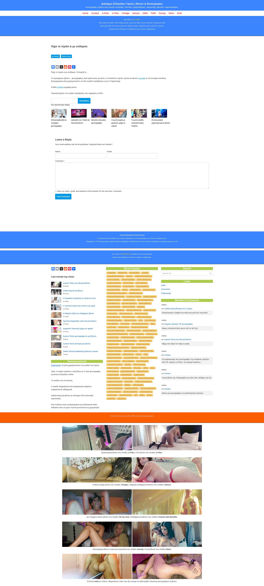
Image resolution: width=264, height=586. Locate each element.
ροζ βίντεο (121, 398)
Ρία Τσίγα (137, 368)
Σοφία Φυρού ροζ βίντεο (73, 291)
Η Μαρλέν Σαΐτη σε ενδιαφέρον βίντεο (78, 313)
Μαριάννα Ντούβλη (138, 347)
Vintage (125, 13)
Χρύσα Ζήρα (112, 395)
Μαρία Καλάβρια (130, 340)
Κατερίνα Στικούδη (133, 330)
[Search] (210, 273)
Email (109, 151)
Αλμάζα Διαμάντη (136, 293)
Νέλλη (139, 354)
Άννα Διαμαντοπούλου (115, 276)
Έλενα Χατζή (128, 283)
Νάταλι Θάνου (128, 354)
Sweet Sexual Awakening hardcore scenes (80, 351)
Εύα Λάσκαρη (150, 320)
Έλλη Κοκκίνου (141, 283)
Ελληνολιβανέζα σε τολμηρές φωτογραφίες (59, 123)
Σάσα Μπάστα (113, 371)
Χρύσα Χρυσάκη (125, 395)
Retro (171, 13)
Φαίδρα (127, 385)
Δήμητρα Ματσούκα (134, 310)
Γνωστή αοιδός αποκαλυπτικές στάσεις (137, 123)
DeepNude (111, 272)
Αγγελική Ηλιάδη (113, 289)
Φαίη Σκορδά (138, 385)
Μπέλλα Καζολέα (114, 354)
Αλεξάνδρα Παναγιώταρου (117, 293)
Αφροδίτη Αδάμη (129, 300)
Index (163, 285)
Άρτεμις (129, 276)
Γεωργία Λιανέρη (114, 306)
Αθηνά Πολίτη (135, 289)
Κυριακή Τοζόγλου (149, 330)
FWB (153, 13)
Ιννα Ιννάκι (112, 327)
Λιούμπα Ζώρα (113, 337)
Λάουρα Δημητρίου (136, 334)
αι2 (136, 395)
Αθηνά (125, 289)
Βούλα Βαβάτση (145, 303)
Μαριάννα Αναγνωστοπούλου (118, 347)
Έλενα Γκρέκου (113, 279)
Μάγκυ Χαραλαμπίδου (145, 337)
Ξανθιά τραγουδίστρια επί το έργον (178, 309)
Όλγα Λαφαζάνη (142, 286)
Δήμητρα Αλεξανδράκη (116, 310)
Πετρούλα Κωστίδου (115, 364)
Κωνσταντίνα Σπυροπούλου (117, 334)
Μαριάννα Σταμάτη (114, 351)
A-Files (105, 13)
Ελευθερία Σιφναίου (114, 320)
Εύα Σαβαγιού (113, 323)
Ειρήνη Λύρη (66, 56)
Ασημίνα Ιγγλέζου (114, 300)
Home (85, 13)
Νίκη (145, 354)
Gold (179, 13)
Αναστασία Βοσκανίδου (116, 296)
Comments (165, 289)
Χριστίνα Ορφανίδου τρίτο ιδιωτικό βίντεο (79, 321)
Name (57, 151)
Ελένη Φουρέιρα (113, 317)
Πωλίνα (127, 364)
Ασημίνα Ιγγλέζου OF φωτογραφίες (178, 324)
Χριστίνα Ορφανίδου (148, 388)
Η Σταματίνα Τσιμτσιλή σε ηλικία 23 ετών (79, 298)
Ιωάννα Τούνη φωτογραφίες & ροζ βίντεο (79, 336)
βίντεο (149, 395)
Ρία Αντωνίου (126, 368)
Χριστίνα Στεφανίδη (130, 391)
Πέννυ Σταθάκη (128, 361)
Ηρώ (152, 323)
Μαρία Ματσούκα (128, 344)
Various (136, 13)
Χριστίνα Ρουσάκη (114, 391)
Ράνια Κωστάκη (139, 364)
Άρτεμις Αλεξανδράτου (143, 276)
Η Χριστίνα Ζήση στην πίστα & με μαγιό (79, 306)
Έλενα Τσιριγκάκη (114, 283)
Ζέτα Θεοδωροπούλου (140, 323)
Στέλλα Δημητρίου (129, 378)
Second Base (134, 272)
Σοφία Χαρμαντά (114, 378)
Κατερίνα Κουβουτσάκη (116, 330)
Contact (95, 13)
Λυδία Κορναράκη (128, 337)
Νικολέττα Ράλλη (114, 361)
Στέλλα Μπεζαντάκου (145, 378)
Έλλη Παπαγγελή (114, 286)
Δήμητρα (141, 306)
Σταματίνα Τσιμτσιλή (115, 381)
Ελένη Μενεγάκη (141, 313)
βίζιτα (142, 395)
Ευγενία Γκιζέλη (130, 320)
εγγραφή (141, 78)
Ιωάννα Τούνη (123, 327)
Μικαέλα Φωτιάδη (147, 351)
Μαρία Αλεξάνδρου (114, 340)
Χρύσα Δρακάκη (146, 391)
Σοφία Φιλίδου (126, 374)
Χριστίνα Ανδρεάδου (115, 388)
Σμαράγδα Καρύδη (127, 371)
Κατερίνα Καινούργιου (139, 327)
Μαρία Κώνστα (113, 344)
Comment (59, 161)
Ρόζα (145, 368)
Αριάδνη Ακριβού (150, 296)
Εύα (140, 320)
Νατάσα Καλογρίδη (114, 357)
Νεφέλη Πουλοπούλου (148, 357)
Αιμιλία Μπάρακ (148, 289)
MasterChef (123, 272)
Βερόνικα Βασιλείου (129, 303)
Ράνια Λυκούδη (113, 368)
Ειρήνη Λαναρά (149, 310)
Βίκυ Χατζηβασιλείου (145, 300)
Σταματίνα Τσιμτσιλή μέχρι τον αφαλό (78, 329)
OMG (145, 13)
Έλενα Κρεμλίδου (128, 279)
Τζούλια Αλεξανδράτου (143, 381)
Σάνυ (152, 368)
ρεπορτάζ (55, 56)
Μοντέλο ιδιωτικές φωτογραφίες (98, 121)
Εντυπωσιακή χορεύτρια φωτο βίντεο (161, 121)
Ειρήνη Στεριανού (126, 313)
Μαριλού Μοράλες (130, 351)
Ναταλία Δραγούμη (131, 357)
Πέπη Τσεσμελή (142, 361)
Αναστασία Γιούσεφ (134, 296)
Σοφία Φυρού (139, 374)
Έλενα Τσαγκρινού (144, 279)
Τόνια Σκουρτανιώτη (115, 385)
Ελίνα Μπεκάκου (128, 317)
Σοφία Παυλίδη (113, 374)
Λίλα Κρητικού (151, 334)
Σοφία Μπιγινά (143, 371)
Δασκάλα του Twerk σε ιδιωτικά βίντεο (80, 121)
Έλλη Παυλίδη (128, 286)
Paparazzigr (56, 365)
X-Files (115, 13)
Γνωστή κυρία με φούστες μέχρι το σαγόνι (118, 123)
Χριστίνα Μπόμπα (131, 388)
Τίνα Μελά (128, 381)
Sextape (145, 272)
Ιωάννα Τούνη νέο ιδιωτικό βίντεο (76, 283)
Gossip (162, 13)
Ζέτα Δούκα (125, 323)
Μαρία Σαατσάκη (143, 344)
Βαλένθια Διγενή (113, 303)
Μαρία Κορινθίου (145, 340)
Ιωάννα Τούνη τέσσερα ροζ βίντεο (76, 344)
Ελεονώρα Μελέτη (144, 317)
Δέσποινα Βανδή (128, 306)
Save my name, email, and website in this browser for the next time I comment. (89, 191)
